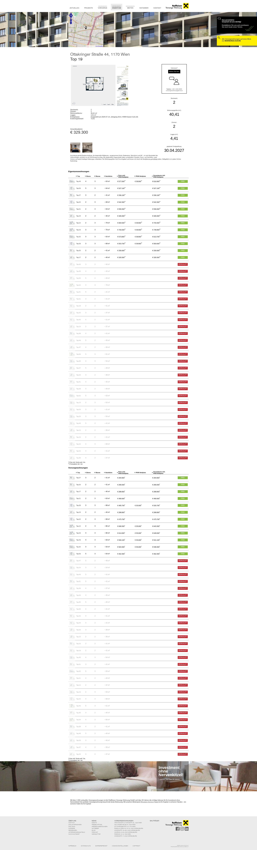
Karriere (71, 828)
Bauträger (154, 821)
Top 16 (78, 437)
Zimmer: (73, 111)
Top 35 (78, 361)
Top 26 (78, 375)
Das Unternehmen (75, 824)
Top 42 (78, 451)
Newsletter (96, 834)
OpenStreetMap (99, 46)
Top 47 (78, 368)
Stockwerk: (74, 109)
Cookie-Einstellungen (120, 846)
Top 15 (78, 430)
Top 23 (78, 230)
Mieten (130, 7)
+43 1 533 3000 (177, 89)
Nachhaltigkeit (74, 834)
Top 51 (78, 292)
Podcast (95, 832)
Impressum (72, 846)
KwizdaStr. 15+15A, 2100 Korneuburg (127, 830)
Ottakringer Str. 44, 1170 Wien (125, 826)
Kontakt (157, 8)
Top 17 (78, 257)
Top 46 (78, 354)
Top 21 (78, 209)
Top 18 (78, 306)
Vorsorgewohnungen (123, 821)
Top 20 (78, 250)
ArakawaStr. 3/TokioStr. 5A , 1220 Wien (128, 822)
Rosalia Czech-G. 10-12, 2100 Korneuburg (128, 828)
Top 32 (78, 237)
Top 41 (78, 382)
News (94, 821)
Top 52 (78, 395)
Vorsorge (102, 7)
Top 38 (78, 333)
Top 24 (78, 416)
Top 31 (78, 299)
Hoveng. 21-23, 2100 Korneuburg (125, 832)
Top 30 (78, 264)
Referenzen (72, 830)
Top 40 (78, 319)
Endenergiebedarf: (77, 119)
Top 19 (78, 216)
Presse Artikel (97, 824)
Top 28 (78, 389)
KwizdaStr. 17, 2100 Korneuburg (125, 836)
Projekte (88, 8)
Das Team (71, 826)
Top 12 (78, 223)
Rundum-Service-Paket (149, 802)
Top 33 (78, 243)
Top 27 (78, 195)
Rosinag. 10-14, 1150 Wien (122, 834)
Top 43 (78, 181)
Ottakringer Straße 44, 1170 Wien (100, 54)
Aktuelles (74, 8)
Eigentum (116, 7)
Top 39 (78, 271)
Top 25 (78, 313)
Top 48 (78, 340)
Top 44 (78, 444)
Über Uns (72, 821)
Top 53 (78, 188)
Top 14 (78, 326)
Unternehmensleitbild (76, 832)
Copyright (136, 846)
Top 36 (78, 458)
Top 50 (78, 278)
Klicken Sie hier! (174, 71)
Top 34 (78, 285)
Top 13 (78, 402)
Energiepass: (75, 117)
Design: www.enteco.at (183, 845)
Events (94, 822)
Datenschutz (86, 846)
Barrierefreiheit (101, 846)
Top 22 (78, 202)
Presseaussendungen (100, 826)
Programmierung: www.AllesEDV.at (180, 846)
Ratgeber (144, 8)
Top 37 (78, 347)
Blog (93, 830)
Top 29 (78, 409)
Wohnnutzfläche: (76, 113)
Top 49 (78, 423)
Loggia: (73, 115)
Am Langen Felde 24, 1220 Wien (125, 824)
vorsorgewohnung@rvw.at (174, 90)
